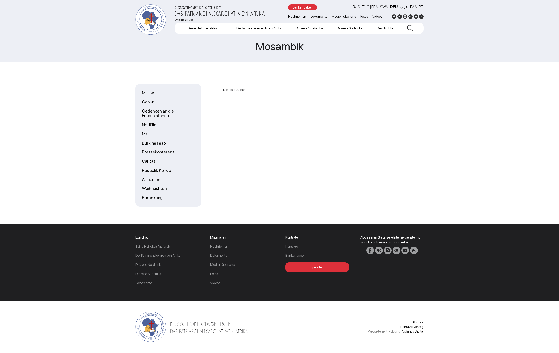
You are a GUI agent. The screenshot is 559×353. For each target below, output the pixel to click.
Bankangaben (303, 7)
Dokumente (319, 16)
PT (421, 6)
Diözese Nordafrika (309, 28)
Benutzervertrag (412, 327)
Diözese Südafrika (349, 28)
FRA (374, 6)
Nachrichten (297, 16)
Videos (377, 16)
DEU (394, 6)
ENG (365, 6)
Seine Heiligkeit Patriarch (205, 28)
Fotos (364, 16)
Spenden (317, 267)
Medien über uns (344, 16)
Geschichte (384, 28)
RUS (356, 6)
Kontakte (291, 246)
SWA (384, 6)
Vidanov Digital (413, 331)
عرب (404, 6)
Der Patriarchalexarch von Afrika (259, 28)
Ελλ (413, 6)
